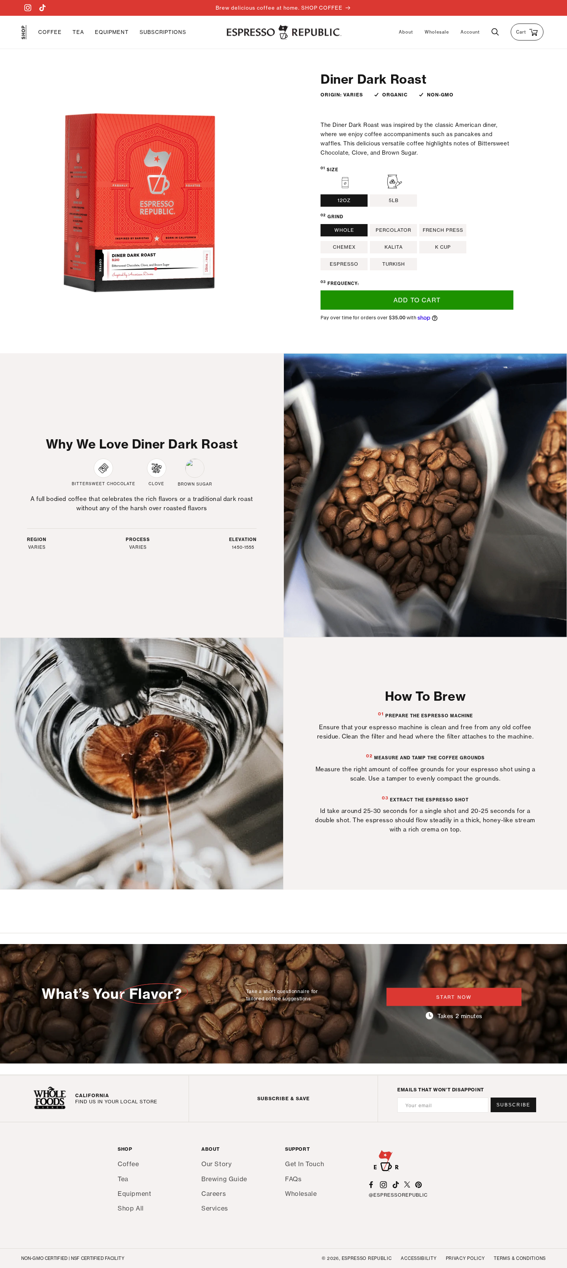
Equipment (134, 1193)
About (406, 32)
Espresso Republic (367, 1258)
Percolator (393, 230)
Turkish (393, 264)
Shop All (131, 1208)
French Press (443, 230)
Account (470, 32)
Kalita (394, 247)
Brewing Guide (224, 1178)
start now (454, 997)
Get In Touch (304, 1164)
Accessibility (418, 1258)
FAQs (293, 1178)
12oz (344, 200)
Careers (213, 1193)
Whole (344, 230)
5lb (393, 200)
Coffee (128, 1164)
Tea (123, 1178)
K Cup (443, 247)
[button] (50, 32)
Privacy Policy (465, 1258)
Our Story (216, 1164)
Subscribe (513, 1105)
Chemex (344, 247)
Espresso (344, 264)
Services (214, 1208)
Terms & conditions (520, 1258)
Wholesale (437, 32)
